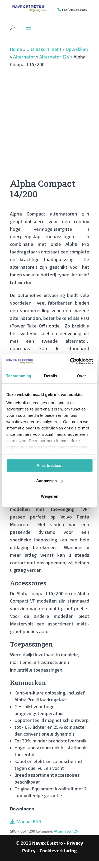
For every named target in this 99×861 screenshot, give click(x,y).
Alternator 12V (54, 56)
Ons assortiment (44, 49)
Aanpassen (46, 480)
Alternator (24, 56)
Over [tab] (81, 376)
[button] (80, 103)
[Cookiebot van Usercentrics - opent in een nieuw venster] (70, 361)
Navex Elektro (47, 842)
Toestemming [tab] (18, 376)
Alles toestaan (49, 465)
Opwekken (77, 49)
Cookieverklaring (58, 850)
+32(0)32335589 (74, 9)
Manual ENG (28, 821)
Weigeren (49, 496)
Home (16, 49)
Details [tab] (50, 376)
